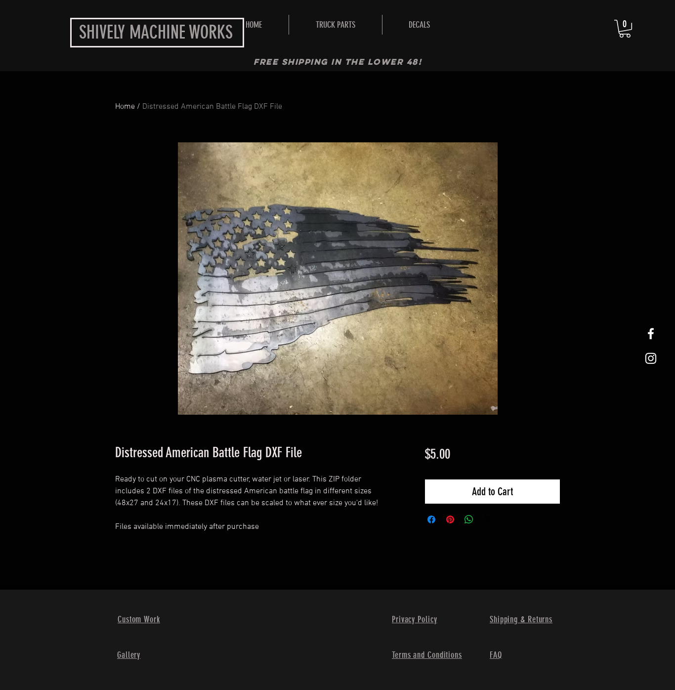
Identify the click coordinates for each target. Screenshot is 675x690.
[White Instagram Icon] (650, 358)
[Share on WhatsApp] (469, 519)
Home (125, 107)
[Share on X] (488, 519)
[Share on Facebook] (431, 519)
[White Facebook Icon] (650, 333)
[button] (335, 25)
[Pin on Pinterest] (450, 519)
